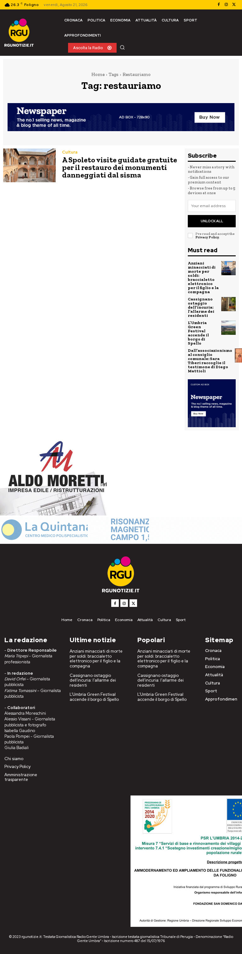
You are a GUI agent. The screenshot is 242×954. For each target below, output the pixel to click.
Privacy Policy (207, 237)
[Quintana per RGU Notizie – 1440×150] (121, 541)
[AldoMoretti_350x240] (55, 514)
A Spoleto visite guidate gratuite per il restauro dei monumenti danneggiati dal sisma (119, 167)
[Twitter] (234, 5)
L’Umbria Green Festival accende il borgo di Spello (198, 333)
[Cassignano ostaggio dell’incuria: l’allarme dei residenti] (228, 304)
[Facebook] (218, 5)
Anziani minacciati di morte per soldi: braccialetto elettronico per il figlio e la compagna (203, 277)
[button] (122, 47)
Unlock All (212, 221)
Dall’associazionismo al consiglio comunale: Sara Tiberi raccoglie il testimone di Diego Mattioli (210, 360)
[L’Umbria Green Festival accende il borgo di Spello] (228, 328)
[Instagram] (226, 5)
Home (98, 74)
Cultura (70, 152)
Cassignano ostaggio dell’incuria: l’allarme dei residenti (201, 307)
